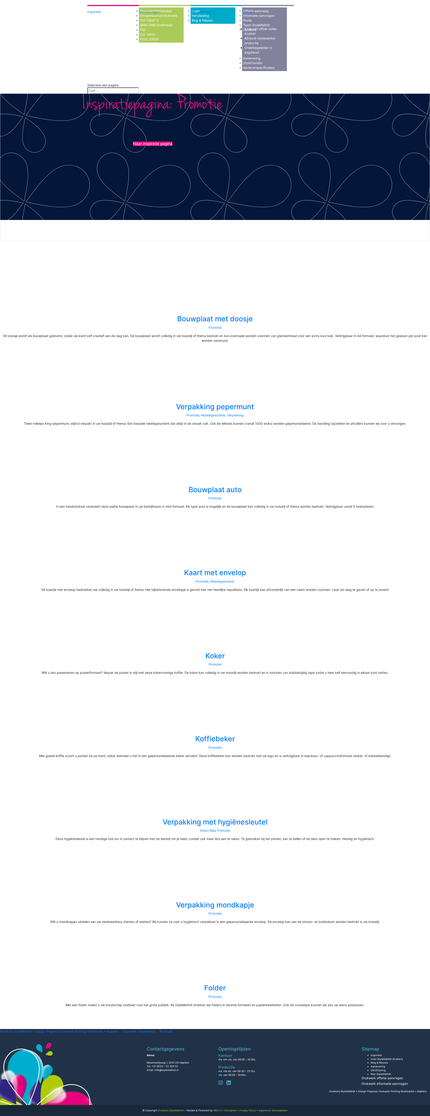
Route (247, 20)
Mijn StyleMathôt (381, 1074)
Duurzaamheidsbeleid (156, 11)
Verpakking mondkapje (215, 905)
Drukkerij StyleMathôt (171, 1110)
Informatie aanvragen (259, 15)
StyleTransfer (252, 63)
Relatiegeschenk (213, 415)
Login (196, 11)
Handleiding (200, 15)
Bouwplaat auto (215, 489)
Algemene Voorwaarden (273, 1110)
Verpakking (235, 415)
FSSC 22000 (149, 39)
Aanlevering (251, 58)
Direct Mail (207, 830)
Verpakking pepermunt (215, 406)
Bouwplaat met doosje (215, 318)
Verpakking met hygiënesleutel (215, 822)
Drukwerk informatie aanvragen (385, 1084)
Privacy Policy (247, 1110)
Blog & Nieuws (202, 20)
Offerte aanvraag (256, 11)
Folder (215, 987)
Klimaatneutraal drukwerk (158, 15)
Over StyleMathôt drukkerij (387, 1059)
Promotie (215, 327)
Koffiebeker (215, 738)
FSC (143, 30)
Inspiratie (94, 12)
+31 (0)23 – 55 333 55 (165, 1066)
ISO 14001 (147, 34)
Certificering (378, 1070)
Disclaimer (230, 1110)
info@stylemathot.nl (167, 1070)
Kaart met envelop (215, 572)
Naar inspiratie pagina (152, 143)
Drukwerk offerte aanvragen (382, 1078)
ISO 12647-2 (149, 20)
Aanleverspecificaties (258, 68)
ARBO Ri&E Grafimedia (156, 25)
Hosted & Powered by (204, 1110)
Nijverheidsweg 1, (168, 1062)
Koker (215, 655)
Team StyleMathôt (256, 25)
